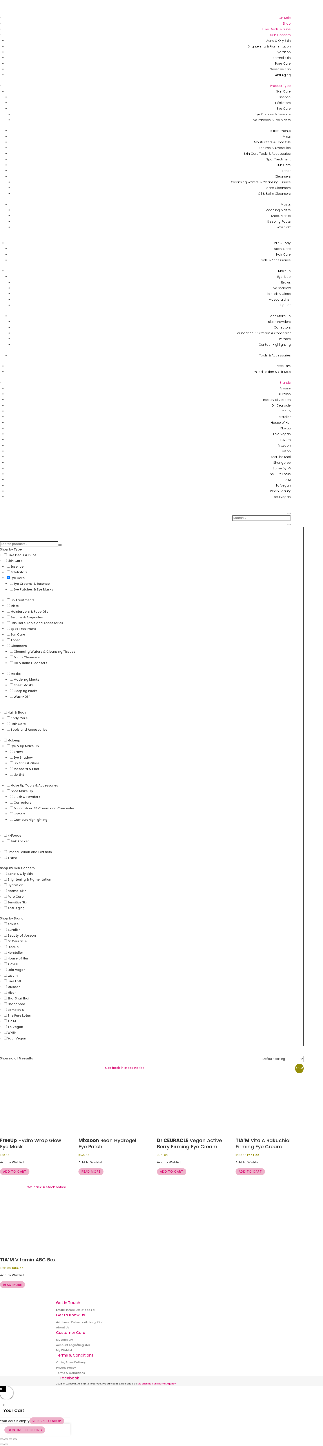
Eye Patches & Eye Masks (271, 120)
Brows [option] (19, 752)
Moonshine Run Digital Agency (157, 1383)
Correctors (282, 327)
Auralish (284, 394)
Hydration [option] (15, 885)
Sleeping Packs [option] (26, 691)
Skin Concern (280, 35)
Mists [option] (15, 606)
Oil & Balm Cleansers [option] (30, 663)
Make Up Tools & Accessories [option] (34, 785)
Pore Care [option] (15, 896)
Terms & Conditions (70, 1373)
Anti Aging (283, 75)
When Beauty (280, 491)
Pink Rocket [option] (20, 841)
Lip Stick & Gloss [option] (27, 763)
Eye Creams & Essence (273, 114)
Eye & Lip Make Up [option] (25, 746)
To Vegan (283, 485)
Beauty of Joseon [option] (21, 935)
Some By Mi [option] (16, 1010)
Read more (91, 1171)
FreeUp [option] (13, 947)
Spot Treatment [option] (23, 629)
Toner (286, 171)
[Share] (10, 1439)
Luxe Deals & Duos (276, 29)
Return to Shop (47, 1421)
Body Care (282, 249)
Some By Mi (282, 468)
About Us (62, 1327)
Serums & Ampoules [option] (27, 617)
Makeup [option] (13, 740)
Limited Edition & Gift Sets (271, 372)
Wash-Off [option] (22, 696)
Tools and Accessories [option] (29, 729)
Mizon (286, 451)
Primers (285, 339)
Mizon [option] (11, 992)
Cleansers (283, 176)
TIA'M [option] (11, 1021)
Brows (286, 282)
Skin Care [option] (14, 561)
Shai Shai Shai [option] (18, 998)
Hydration (283, 52)
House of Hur (281, 422)
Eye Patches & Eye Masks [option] (33, 589)
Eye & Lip (284, 276)
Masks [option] (16, 674)
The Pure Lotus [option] (19, 1015)
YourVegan (282, 497)
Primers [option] (19, 814)
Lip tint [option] (19, 774)
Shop (287, 23)
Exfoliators (283, 103)
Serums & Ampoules (275, 148)
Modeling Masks (278, 210)
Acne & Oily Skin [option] (20, 874)
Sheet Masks (281, 216)
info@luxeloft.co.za (80, 1310)
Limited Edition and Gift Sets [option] (29, 852)
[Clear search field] (60, 545)
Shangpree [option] (16, 1004)
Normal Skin (281, 58)
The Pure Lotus (279, 474)
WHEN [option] (11, 1032)
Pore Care (283, 63)
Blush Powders (279, 322)
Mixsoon (284, 445)
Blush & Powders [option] (27, 797)
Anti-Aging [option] (16, 908)
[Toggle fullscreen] (6, 1439)
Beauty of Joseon (277, 400)
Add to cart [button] (14, 1171)
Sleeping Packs (279, 221)
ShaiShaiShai (281, 457)
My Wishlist (64, 1350)
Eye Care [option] (18, 578)
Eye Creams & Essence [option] (32, 583)
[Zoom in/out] (2, 1439)
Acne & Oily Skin (278, 40)
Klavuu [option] (12, 964)
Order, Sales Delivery (71, 1362)
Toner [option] (15, 640)
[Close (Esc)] (15, 1439)
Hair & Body (282, 243)
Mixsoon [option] (13, 987)
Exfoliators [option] (19, 572)
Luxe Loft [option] (14, 981)
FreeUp (285, 411)
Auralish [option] (13, 930)
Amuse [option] (12, 924)
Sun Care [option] (18, 634)
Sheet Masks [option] (24, 685)
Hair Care (283, 254)
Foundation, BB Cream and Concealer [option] (44, 808)
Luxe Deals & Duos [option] (21, 555)
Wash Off (284, 227)
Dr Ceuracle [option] (17, 941)
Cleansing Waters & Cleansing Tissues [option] (44, 651)
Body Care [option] (19, 718)
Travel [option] (12, 858)
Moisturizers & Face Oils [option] (29, 611)
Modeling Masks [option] (26, 679)
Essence (284, 97)
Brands (285, 382)
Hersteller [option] (15, 952)
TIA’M (287, 480)
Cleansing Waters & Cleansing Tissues (261, 182)
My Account (64, 1340)
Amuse (285, 388)
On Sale (285, 18)
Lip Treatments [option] (22, 600)
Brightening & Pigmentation (269, 46)
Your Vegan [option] (16, 1038)
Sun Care (283, 165)
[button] (148, 549)
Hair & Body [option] (16, 712)
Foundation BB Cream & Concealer (263, 333)
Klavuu (285, 428)
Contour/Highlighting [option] (30, 819)
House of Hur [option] (17, 958)
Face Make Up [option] (22, 791)
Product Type (280, 86)
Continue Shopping (24, 1430)
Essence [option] (17, 566)
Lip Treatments (279, 131)
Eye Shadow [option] (23, 757)
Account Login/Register (73, 1345)
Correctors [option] (22, 802)
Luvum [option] (12, 975)
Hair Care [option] (18, 724)
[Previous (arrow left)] (2, 1444)
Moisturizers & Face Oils (272, 142)
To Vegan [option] (15, 1027)
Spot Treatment (278, 159)
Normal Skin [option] (16, 891)
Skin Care (283, 91)
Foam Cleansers (278, 188)
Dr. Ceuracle (281, 405)
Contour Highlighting (275, 344)
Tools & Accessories (275, 260)
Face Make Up (280, 316)
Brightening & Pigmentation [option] (29, 879)
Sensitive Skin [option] (17, 902)
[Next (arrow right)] (6, 1444)
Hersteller (283, 417)
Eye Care (284, 108)
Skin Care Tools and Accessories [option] (37, 623)
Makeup (284, 271)
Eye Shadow (281, 288)
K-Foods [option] (14, 835)
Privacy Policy (66, 1368)
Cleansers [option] (19, 646)
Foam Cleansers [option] (27, 657)
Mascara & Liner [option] (26, 769)
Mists (287, 136)
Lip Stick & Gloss (278, 294)
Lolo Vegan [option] (16, 970)
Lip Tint (285, 305)
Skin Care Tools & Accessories (267, 153)
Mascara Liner (280, 299)
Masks (286, 204)
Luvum (285, 440)
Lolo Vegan (282, 434)
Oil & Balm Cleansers (274, 193)
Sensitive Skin (280, 69)
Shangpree (282, 462)
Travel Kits (283, 366)
